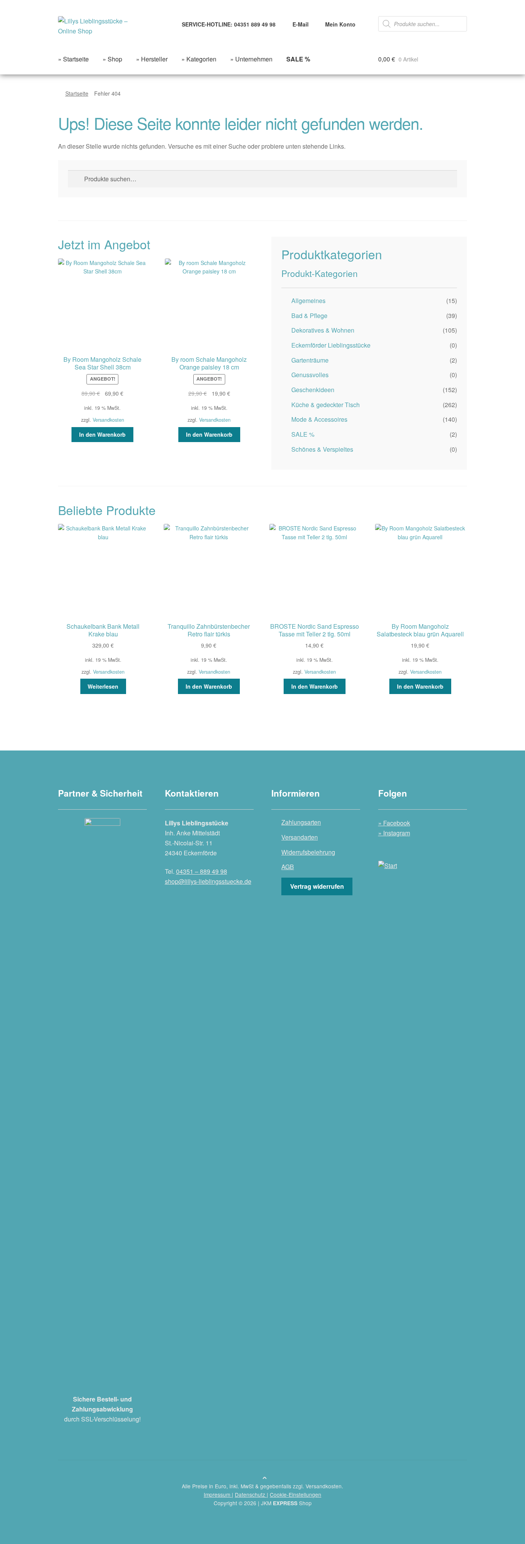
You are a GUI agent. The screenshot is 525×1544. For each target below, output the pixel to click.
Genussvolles (310, 374)
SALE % (302, 434)
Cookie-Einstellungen (295, 1494)
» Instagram (394, 832)
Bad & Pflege (309, 315)
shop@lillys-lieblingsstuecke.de (208, 881)
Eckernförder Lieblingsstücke (330, 345)
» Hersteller (152, 59)
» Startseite (73, 59)
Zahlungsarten (301, 822)
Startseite (76, 93)
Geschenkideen (312, 389)
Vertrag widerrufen (317, 886)
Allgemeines (308, 300)
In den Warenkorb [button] (102, 434)
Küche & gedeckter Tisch (325, 404)
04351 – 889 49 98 (201, 871)
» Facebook (394, 822)
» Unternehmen (251, 59)
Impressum (218, 1494)
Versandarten (299, 837)
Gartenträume (310, 360)
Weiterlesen (103, 686)
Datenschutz (251, 1494)
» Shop (112, 59)
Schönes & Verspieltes (322, 449)
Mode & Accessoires (319, 419)
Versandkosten (108, 419)
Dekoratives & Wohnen (322, 330)
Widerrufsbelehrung (308, 852)
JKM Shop (286, 1503)
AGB (287, 866)
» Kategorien (198, 59)
